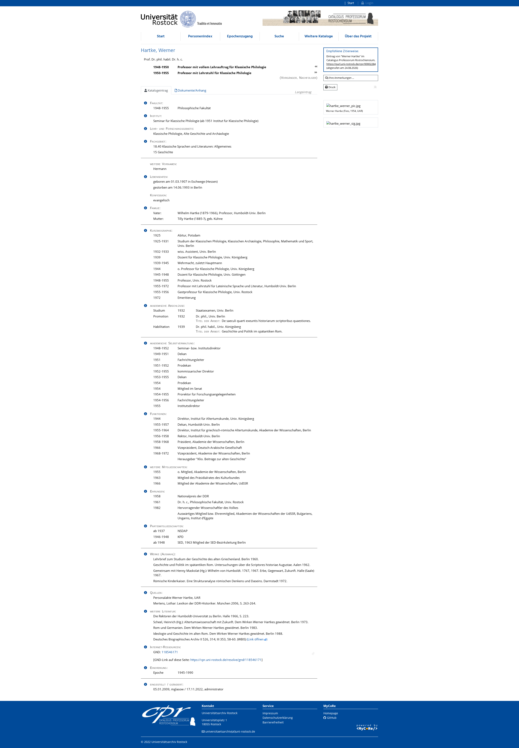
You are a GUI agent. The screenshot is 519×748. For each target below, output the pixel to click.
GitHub (331, 718)
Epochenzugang (240, 36)
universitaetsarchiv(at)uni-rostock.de (230, 731)
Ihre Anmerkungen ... (341, 78)
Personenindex (200, 36)
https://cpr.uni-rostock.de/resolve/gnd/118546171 (226, 660)
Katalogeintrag (157, 90)
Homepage (330, 713)
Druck (332, 87)
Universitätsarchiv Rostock (219, 713)
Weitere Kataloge (319, 36)
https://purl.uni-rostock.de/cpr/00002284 (351, 64)
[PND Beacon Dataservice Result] (313, 653)
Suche (279, 36)
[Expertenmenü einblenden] (375, 87)
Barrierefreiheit (273, 722)
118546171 (170, 652)
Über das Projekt (358, 36)
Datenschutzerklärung (278, 718)
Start (350, 3)
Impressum (270, 713)
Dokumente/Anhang (191, 90)
